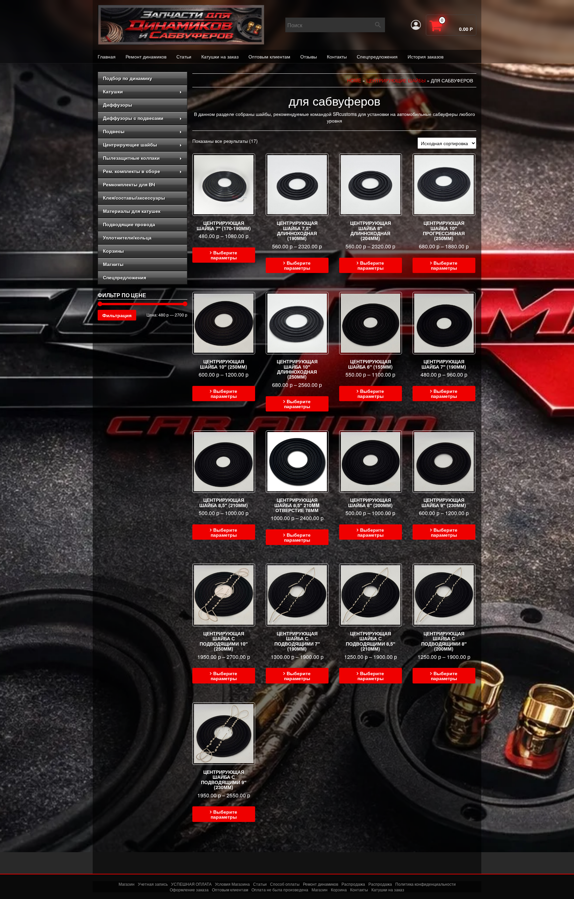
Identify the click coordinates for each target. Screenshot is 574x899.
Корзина (339, 889)
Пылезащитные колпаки (131, 158)
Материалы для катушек (131, 211)
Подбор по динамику (127, 78)
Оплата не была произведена (279, 889)
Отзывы (308, 56)
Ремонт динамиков (146, 56)
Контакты (337, 56)
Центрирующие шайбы (130, 144)
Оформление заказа (189, 889)
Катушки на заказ (220, 56)
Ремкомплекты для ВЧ (129, 184)
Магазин (127, 884)
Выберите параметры (224, 255)
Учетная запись (153, 884)
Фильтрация (117, 315)
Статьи (183, 56)
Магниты (113, 264)
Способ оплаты (285, 884)
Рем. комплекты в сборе (131, 171)
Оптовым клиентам (269, 56)
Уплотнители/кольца (127, 237)
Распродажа (353, 884)
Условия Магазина (232, 884)
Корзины (113, 251)
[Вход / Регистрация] (416, 25)
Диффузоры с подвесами (133, 118)
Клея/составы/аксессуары (134, 198)
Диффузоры (117, 105)
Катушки (113, 91)
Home (354, 80)
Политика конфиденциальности (425, 884)
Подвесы (114, 131)
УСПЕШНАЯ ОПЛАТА (191, 884)
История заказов (425, 56)
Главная (107, 56)
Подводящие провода (129, 224)
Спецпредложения (377, 56)
